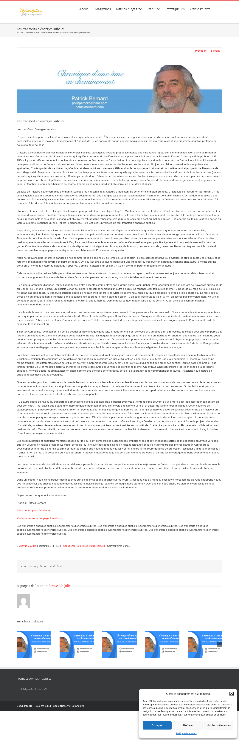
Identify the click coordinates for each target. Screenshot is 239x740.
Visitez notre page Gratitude (33, 510)
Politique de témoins (186, 733)
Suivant (215, 50)
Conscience (69, 546)
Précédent (201, 50)
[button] (231, 694)
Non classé (82, 546)
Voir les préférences (219, 725)
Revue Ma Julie (28, 546)
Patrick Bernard (97, 546)
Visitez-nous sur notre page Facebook (39, 518)
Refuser (188, 725)
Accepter (157, 725)
